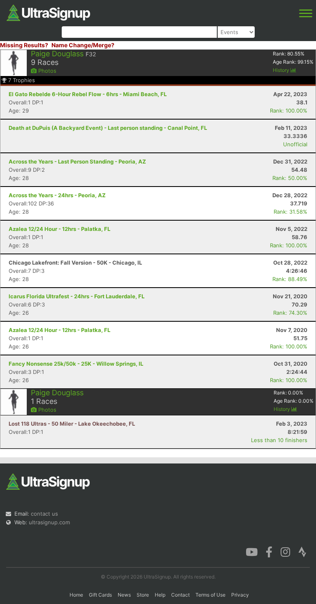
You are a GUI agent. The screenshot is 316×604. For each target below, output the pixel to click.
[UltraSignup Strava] (302, 551)
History (281, 70)
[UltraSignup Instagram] (285, 551)
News (124, 595)
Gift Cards (100, 595)
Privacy (240, 595)
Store (143, 595)
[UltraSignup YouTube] (251, 551)
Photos (46, 70)
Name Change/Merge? (82, 44)
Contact (180, 595)
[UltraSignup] (48, 12)
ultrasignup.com (49, 522)
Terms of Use (210, 595)
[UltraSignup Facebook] (269, 551)
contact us (44, 513)
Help (160, 595)
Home (76, 595)
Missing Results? (24, 44)
